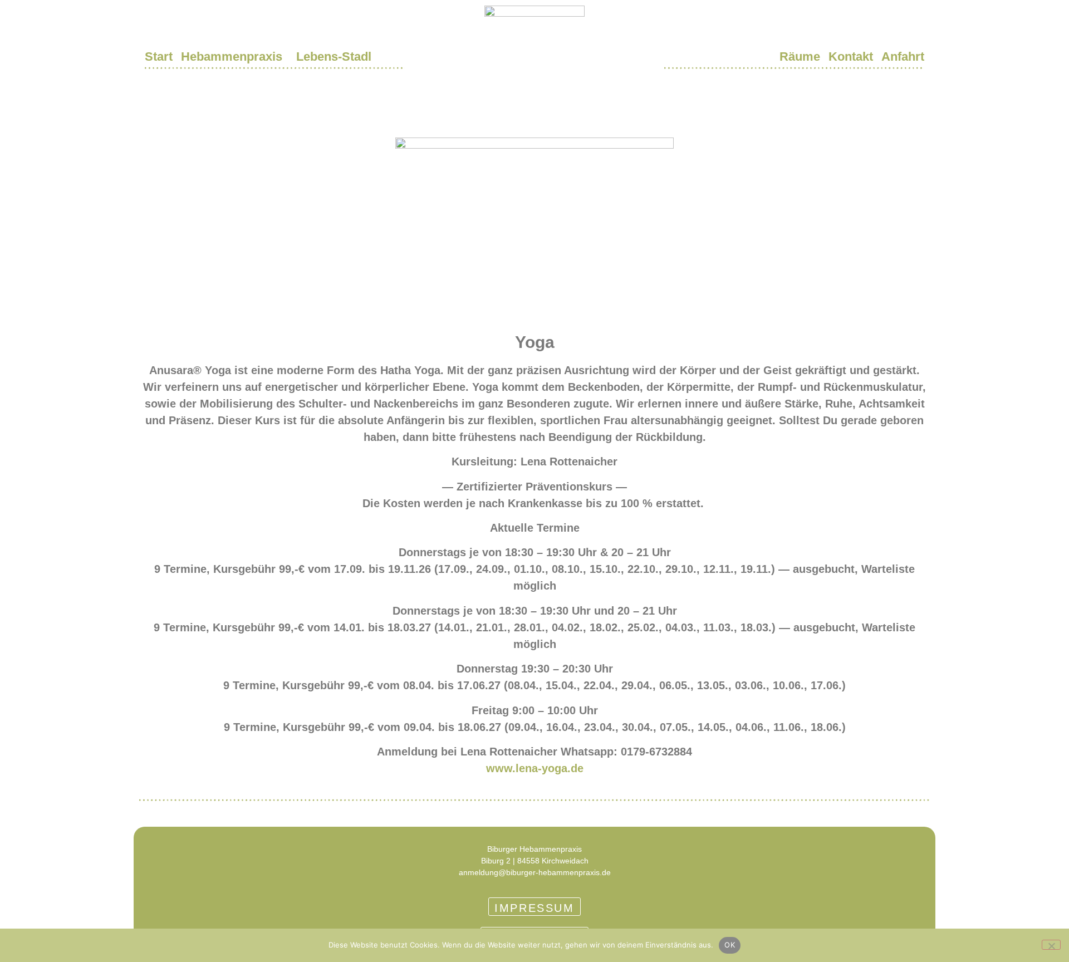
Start (159, 56)
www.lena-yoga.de (534, 768)
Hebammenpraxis (231, 56)
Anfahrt (902, 56)
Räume (799, 56)
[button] (234, 56)
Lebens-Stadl (333, 56)
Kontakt (850, 56)
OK (729, 944)
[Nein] (1051, 945)
